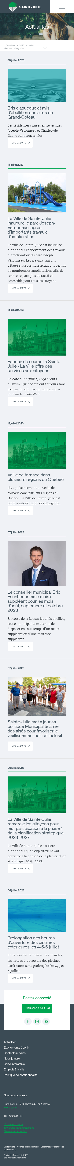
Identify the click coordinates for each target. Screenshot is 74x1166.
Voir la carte (10, 1107)
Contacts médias (15, 1053)
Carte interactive (14, 1064)
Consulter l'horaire (13, 1124)
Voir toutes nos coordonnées (19, 1127)
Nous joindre (12, 1058)
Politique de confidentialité (21, 1075)
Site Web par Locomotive (15, 1158)
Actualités (10, 1042)
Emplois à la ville (14, 1069)
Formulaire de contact (15, 1131)
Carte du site (9, 1147)
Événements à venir (16, 1047)
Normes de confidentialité (28, 1147)
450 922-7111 (16, 1115)
